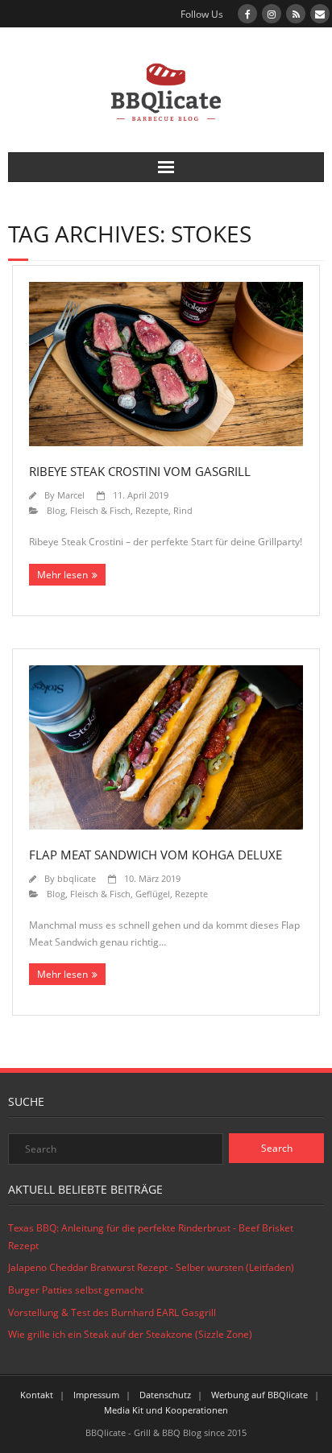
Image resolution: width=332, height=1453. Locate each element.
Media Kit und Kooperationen (166, 1410)
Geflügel (152, 894)
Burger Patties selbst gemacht (75, 1290)
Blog (56, 510)
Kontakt (36, 1395)
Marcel (71, 495)
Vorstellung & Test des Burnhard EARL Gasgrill (112, 1312)
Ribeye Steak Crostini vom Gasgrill (140, 471)
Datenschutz (165, 1395)
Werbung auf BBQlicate (259, 1395)
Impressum (96, 1395)
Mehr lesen (62, 575)
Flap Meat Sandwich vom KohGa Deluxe (155, 855)
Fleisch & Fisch (100, 510)
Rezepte (151, 510)
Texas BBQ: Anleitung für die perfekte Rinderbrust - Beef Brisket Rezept (150, 1236)
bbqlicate (76, 878)
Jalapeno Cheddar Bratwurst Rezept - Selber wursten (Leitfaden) (151, 1267)
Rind (183, 510)
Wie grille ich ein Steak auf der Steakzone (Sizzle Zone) (130, 1334)
